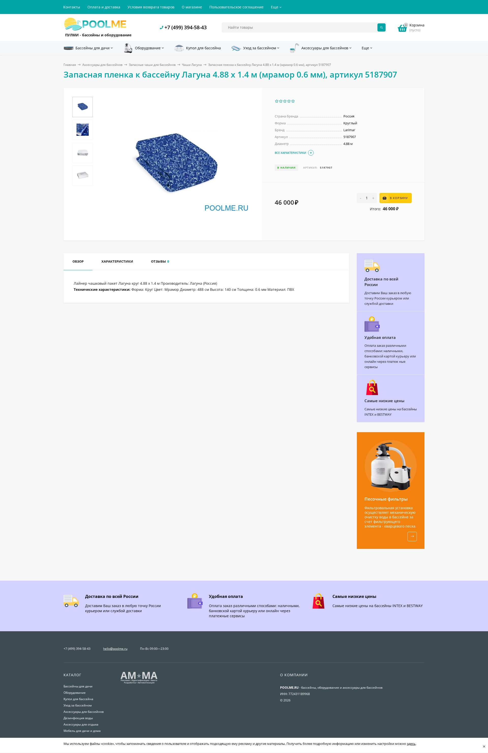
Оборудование (75, 692)
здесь (411, 743)
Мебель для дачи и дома (82, 731)
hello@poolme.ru (115, 648)
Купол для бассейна (78, 699)
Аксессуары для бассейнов (102, 65)
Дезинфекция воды (78, 718)
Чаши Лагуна (192, 65)
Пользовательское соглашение (236, 7)
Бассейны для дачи (78, 686)
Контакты (71, 7)
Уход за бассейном (78, 705)
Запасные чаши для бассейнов (152, 65)
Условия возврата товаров (151, 7)
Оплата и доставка (103, 7)
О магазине (192, 7)
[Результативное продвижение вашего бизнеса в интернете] (139, 683)
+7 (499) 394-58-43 (185, 27)
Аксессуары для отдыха (81, 724)
